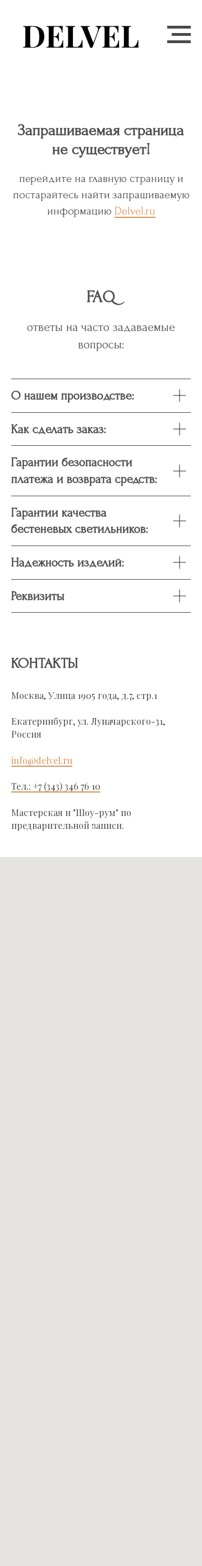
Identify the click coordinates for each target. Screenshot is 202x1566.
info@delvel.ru (41, 760)
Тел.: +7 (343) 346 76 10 (55, 786)
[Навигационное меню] (179, 35)
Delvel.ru (134, 211)
